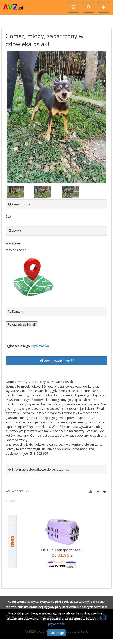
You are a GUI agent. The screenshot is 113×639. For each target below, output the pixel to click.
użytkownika (40, 346)
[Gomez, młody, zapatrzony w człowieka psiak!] (56, 117)
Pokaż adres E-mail (22, 324)
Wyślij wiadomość (58, 360)
